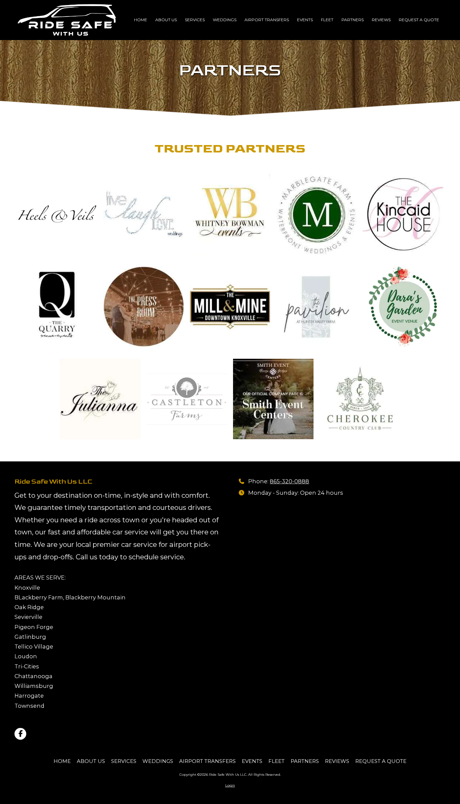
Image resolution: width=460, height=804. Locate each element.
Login (230, 785)
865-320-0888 (289, 481)
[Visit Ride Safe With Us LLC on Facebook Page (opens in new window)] (20, 734)
